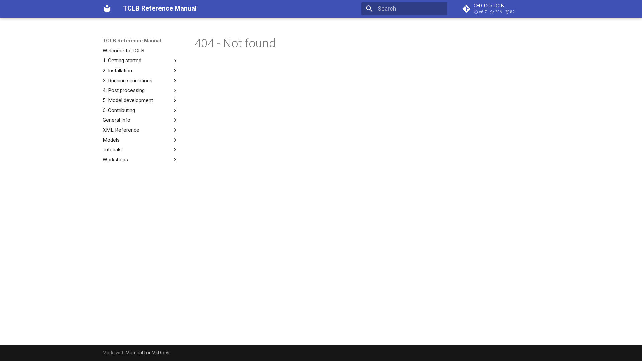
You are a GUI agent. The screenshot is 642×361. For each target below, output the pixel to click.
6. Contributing (119, 110)
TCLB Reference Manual (132, 41)
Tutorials (112, 150)
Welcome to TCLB (123, 51)
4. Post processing (124, 90)
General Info (116, 120)
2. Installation (117, 71)
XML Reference (121, 130)
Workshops (115, 160)
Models (111, 140)
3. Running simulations (127, 81)
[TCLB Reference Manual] (107, 8)
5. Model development (128, 100)
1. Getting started (122, 60)
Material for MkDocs (147, 352)
